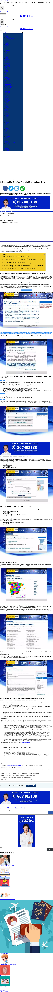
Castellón (7, 61)
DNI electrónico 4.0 (4, 876)
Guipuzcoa (7, 49)
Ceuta (6, 64)
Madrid (6, 93)
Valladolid (7, 63)
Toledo (6, 102)
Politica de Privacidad (4, 991)
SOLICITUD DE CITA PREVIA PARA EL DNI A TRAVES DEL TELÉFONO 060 (19, 264)
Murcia (6, 113)
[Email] (16, 188)
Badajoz (7, 48)
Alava (6, 35)
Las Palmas (7, 96)
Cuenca (7, 71)
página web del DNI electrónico (28, 742)
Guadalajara (7, 78)
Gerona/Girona (8, 86)
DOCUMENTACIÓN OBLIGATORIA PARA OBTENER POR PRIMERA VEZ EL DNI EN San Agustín (23, 265)
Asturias (7, 43)
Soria (6, 67)
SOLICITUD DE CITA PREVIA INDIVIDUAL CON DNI (15, 260)
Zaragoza (7, 79)
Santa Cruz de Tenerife (10, 127)
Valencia (7, 114)
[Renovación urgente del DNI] (5, 882)
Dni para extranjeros (4, 953)
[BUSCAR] (50, 812)
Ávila (6, 45)
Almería (7, 42)
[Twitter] (11, 188)
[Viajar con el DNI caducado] (5, 981)
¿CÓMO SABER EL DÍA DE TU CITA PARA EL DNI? (14, 266)
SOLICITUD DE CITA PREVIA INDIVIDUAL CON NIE (14, 262)
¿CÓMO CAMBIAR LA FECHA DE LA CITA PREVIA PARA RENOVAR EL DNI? (19, 268)
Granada (7, 75)
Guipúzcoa (7, 80)
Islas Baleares (8, 87)
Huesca (6, 77)
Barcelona (7, 50)
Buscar (1, 847)
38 (32, 16)
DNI (3, 179)
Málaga (6, 108)
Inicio (1, 179)
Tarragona (7, 91)
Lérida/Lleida (8, 84)
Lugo (6, 36)
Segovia (7, 129)
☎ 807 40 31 (25, 16)
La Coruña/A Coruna (9, 38)
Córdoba (7, 68)
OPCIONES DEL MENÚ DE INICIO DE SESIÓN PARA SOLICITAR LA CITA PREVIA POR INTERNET (24, 259)
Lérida (6, 101)
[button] (42, 255)
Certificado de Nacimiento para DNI (7, 899)
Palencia (7, 53)
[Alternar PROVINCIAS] (22, 32)
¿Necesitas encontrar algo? (5, 810)
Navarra (7, 74)
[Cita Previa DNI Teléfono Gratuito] (5, 860)
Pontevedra (7, 41)
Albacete (7, 37)
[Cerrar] (2, 8)
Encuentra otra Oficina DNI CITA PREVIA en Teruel (14, 269)
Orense (6, 34)
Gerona (6, 73)
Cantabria (7, 44)
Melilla (6, 110)
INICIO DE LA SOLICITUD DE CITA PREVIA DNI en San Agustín (17, 257)
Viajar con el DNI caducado (5, 986)
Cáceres (7, 54)
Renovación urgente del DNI (6, 887)
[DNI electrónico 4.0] (5, 871)
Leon (6, 58)
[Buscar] (0, 4)
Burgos (6, 52)
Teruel (6, 81)
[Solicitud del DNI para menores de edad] (5, 959)
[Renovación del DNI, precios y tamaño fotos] (5, 970)
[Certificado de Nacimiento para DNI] (5, 893)
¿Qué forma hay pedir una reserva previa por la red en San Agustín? (15, 256)
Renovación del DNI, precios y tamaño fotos (9, 975)
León (6, 99)
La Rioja (7, 72)
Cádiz (6, 57)
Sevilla (6, 121)
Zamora (7, 60)
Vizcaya (7, 46)
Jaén (6, 89)
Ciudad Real (8, 66)
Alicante (7, 39)
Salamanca (7, 65)
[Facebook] (5, 188)
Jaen (6, 123)
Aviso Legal (2, 990)
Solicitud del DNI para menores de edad (8, 964)
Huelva (6, 82)
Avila (6, 70)
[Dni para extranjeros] (26, 926)
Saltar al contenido (4, 0)
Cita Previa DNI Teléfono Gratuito (7, 865)
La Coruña (7, 92)
